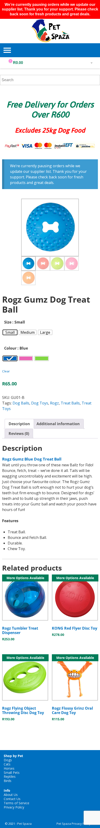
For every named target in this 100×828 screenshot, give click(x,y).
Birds (7, 780)
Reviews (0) (19, 433)
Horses (9, 768)
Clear (6, 371)
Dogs (8, 760)
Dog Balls (21, 403)
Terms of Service (16, 803)
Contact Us (12, 799)
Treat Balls (70, 403)
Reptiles (10, 776)
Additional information (58, 423)
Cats (7, 764)
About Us (11, 794)
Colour (10, 348)
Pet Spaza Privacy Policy (74, 823)
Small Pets (12, 772)
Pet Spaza (24, 823)
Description (19, 423)
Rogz (54, 403)
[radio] (10, 332)
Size (7, 322)
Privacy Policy (14, 807)
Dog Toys (39, 403)
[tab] (19, 424)
